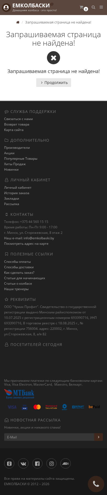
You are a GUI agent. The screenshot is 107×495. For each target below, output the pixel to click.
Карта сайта (14, 129)
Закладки (11, 198)
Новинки (11, 169)
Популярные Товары (20, 158)
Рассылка (11, 204)
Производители (17, 147)
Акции (9, 153)
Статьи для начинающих (24, 278)
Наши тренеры (16, 289)
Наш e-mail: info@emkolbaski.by (29, 238)
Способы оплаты (17, 261)
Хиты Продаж (15, 164)
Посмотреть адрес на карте (26, 243)
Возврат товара (16, 124)
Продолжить (56, 82)
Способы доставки (19, 267)
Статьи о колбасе (18, 283)
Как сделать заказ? (19, 272)
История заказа (16, 193)
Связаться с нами (18, 119)
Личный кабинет (18, 187)
